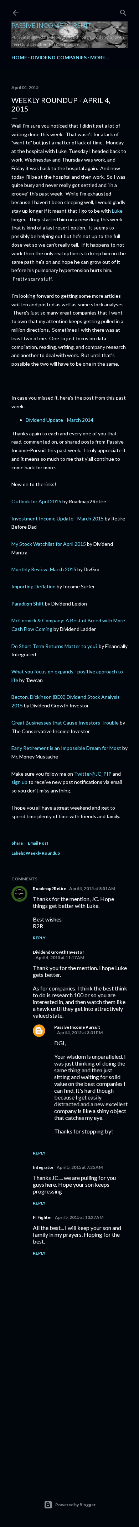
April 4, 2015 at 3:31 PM (80, 1032)
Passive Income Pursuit (51, 25)
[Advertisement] (69, 1420)
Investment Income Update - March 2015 (57, 518)
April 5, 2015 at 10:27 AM (79, 1217)
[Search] (123, 11)
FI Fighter (42, 1217)
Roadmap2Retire (49, 888)
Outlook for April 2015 (36, 501)
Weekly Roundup (43, 853)
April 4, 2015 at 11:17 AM (60, 957)
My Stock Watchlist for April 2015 (48, 544)
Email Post (38, 843)
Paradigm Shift (27, 604)
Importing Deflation (33, 586)
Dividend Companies (59, 57)
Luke (117, 211)
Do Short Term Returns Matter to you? (54, 646)
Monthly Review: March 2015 (43, 569)
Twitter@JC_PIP (93, 774)
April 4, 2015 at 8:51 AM (92, 888)
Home (19, 57)
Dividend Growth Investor (58, 952)
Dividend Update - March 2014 (59, 420)
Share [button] (17, 843)
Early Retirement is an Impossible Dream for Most (66, 748)
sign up (19, 782)
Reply (39, 937)
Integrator (43, 1167)
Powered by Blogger (75, 1504)
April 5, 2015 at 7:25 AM (80, 1167)
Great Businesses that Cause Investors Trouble (65, 723)
